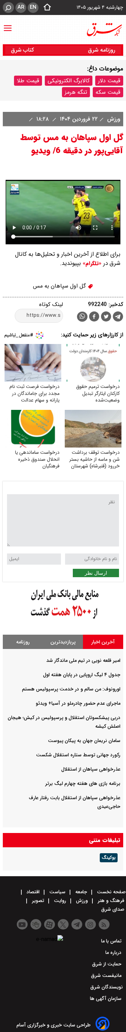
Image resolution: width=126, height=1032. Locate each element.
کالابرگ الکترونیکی (69, 80)
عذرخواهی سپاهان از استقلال (90, 769)
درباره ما (114, 952)
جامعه (81, 892)
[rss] (104, 924)
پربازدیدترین (63, 642)
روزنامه (23, 642)
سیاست (57, 892)
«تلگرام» (91, 263)
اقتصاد (33, 892)
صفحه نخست (111, 892)
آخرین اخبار (103, 642)
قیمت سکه (108, 92)
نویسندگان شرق (106, 987)
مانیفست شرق (107, 975)
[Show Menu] (8, 25)
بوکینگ (108, 857)
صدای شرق (113, 909)
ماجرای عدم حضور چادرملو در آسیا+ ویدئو (78, 703)
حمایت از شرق (107, 964)
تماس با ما (112, 941)
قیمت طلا (28, 80)
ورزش (112, 119)
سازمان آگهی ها (106, 998)
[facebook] (94, 317)
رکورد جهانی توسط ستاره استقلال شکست (78, 755)
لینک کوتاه (51, 304)
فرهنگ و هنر (111, 900)
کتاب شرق (23, 50)
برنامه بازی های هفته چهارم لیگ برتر (82, 783)
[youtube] (22, 924)
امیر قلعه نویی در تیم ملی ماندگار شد (83, 660)
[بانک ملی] (62, 619)
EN (33, 7)
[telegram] (118, 317)
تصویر (38, 900)
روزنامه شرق (101, 50)
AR (21, 7)
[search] (8, 7)
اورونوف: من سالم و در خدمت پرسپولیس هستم (71, 689)
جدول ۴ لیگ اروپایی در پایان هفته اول (81, 675)
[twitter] (106, 317)
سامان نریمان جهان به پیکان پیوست (84, 740)
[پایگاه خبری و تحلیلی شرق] (104, 29)
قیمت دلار (109, 80)
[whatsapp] (82, 317)
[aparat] (49, 924)
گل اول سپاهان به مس (60, 286)
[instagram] (90, 924)
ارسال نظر (96, 573)
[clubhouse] (35, 924)
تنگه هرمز (76, 92)
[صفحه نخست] (45, 7)
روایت (60, 900)
